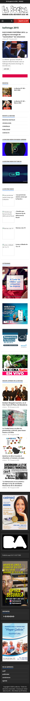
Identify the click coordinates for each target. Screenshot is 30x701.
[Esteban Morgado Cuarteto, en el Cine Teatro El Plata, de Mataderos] (15, 392)
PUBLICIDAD (6, 129)
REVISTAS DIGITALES (8, 120)
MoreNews (15, 691)
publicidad (5, 674)
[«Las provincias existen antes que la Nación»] (8, 200)
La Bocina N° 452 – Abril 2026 (20, 89)
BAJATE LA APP (23, 21)
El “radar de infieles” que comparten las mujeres (15, 282)
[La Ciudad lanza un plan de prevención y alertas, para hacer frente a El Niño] (15, 418)
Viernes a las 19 (20, 228)
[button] (2, 21)
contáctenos (6, 677)
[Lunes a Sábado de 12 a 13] (8, 250)
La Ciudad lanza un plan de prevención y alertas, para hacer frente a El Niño (14, 430)
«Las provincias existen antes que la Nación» (21, 197)
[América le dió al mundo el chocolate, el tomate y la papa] (15, 445)
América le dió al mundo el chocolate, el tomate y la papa (13, 457)
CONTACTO (5, 133)
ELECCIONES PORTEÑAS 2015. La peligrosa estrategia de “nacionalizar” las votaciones (15, 34)
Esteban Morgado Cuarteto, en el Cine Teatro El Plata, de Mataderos (14, 404)
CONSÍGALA (6, 126)
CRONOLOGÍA (6, 123)
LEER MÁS (7, 69)
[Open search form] (11, 20)
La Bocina (4, 39)
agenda (4, 681)
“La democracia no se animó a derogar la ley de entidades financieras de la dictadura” (13, 483)
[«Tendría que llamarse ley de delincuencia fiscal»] (8, 216)
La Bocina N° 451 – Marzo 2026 (20, 102)
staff (3, 671)
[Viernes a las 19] (8, 233)
